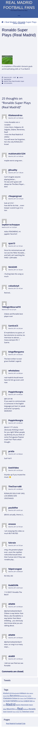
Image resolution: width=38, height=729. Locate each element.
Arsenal (5, 696)
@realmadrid (15, 693)
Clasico (21, 698)
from (34, 698)
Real (20, 708)
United (32, 711)
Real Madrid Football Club (15, 723)
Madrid (10, 704)
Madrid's (18, 705)
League (26, 701)
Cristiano (30, 698)
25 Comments (8, 83)
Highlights (14, 701)
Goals (8, 701)
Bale (8, 696)
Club (25, 698)
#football (6, 693)
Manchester (25, 705)
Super (22, 81)
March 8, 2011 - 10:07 (10, 77)
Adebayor (23, 693)
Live (34, 701)
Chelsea (14, 698)
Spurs (14, 711)
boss (26, 696)
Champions (7, 698)
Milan (4, 709)
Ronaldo (32, 709)
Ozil (16, 709)
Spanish (9, 711)
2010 (10, 693)
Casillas (29, 696)
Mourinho (11, 709)
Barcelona (14, 695)
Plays (10, 81)
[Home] (2, 22)
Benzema (21, 696)
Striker (17, 711)
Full (4, 701)
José (19, 701)
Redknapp (25, 709)
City (18, 698)
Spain (5, 711)
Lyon (4, 705)
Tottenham (25, 711)
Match (31, 705)
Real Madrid (10, 22)
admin (21, 77)
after (28, 693)
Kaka (22, 701)
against (31, 693)
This (21, 711)
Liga (30, 701)
